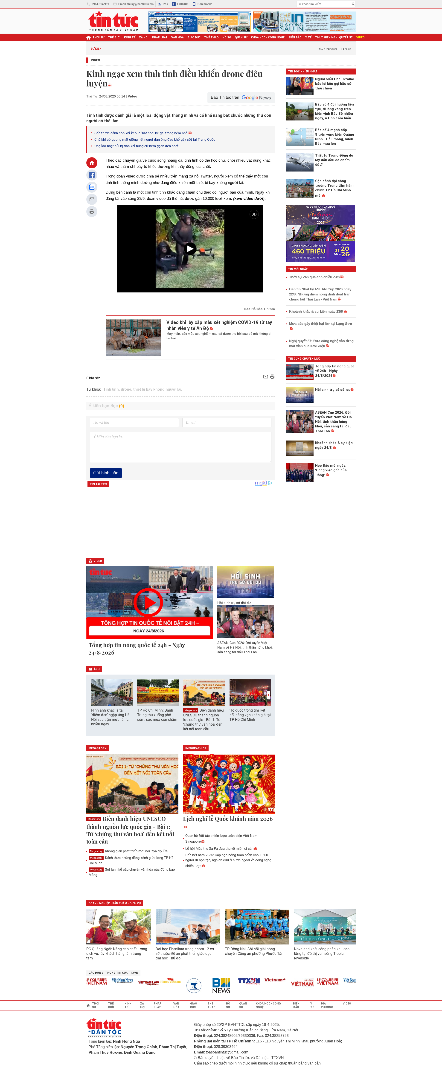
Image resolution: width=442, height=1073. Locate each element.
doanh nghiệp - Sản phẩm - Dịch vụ (115, 903)
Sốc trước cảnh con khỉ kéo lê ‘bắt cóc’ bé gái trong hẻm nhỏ (141, 133)
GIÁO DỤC (194, 37)
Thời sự (98, 37)
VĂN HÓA (177, 37)
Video (95, 60)
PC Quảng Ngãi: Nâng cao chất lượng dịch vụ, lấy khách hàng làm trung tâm (116, 953)
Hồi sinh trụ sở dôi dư (234, 603)
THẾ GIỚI (114, 37)
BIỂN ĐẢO (295, 37)
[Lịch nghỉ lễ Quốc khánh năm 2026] (229, 784)
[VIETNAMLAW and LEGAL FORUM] (136, 983)
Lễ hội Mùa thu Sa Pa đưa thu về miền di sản (219, 849)
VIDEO (360, 37)
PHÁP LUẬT (160, 37)
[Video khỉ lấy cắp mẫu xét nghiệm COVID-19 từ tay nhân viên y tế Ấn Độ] (134, 337)
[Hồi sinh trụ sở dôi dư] (245, 582)
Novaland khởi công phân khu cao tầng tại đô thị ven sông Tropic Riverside (321, 953)
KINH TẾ (129, 37)
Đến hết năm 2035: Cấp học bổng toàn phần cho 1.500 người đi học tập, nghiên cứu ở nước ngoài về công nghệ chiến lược (228, 860)
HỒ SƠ (226, 37)
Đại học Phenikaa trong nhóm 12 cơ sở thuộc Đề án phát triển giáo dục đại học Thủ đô (185, 953)
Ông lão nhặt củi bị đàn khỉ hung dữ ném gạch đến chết (136, 146)
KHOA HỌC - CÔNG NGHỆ (268, 37)
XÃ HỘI (143, 37)
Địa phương (327, 1005)
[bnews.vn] (210, 985)
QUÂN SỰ (241, 37)
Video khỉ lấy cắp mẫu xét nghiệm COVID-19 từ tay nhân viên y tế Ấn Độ (219, 325)
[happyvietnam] (158, 980)
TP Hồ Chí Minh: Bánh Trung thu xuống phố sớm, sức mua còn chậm (157, 715)
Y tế (308, 37)
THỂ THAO (211, 37)
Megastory (191, 710)
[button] (268, 695)
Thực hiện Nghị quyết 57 (334, 37)
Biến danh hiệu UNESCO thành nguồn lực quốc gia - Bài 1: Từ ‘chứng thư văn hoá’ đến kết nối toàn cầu (203, 719)
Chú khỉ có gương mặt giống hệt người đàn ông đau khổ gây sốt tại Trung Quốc (154, 139)
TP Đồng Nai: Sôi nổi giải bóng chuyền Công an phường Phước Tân (254, 951)
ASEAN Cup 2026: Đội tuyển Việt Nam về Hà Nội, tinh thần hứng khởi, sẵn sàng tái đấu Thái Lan (245, 647)
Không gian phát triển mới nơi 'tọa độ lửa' (129, 851)
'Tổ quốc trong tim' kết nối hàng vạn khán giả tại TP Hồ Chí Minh (250, 715)
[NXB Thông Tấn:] (184, 985)
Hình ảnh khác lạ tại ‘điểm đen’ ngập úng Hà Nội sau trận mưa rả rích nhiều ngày (111, 717)
